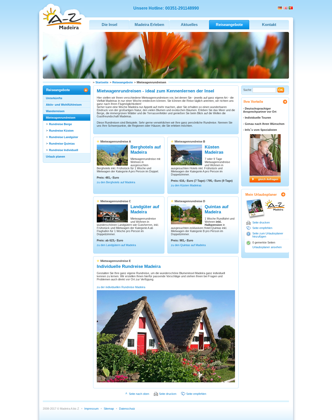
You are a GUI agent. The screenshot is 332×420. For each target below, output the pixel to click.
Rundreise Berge (60, 124)
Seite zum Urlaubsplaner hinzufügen (267, 235)
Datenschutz (127, 408)
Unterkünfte (54, 98)
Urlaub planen (55, 156)
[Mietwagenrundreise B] (186, 164)
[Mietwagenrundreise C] (112, 221)
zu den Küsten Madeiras (186, 185)
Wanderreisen (55, 111)
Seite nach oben (139, 393)
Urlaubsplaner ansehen (267, 247)
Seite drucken (261, 222)
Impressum (91, 408)
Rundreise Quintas (62, 143)
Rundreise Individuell (63, 150)
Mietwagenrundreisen (60, 117)
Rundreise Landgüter (63, 137)
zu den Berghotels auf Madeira (116, 182)
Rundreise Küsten (61, 130)
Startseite (101, 82)
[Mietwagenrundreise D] (186, 223)
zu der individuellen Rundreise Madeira (121, 287)
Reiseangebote (122, 82)
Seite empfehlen (262, 227)
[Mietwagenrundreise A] (112, 164)
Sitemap (109, 408)
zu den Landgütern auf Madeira (116, 245)
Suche (247, 89)
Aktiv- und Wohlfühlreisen (64, 104)
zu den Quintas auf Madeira (188, 245)
